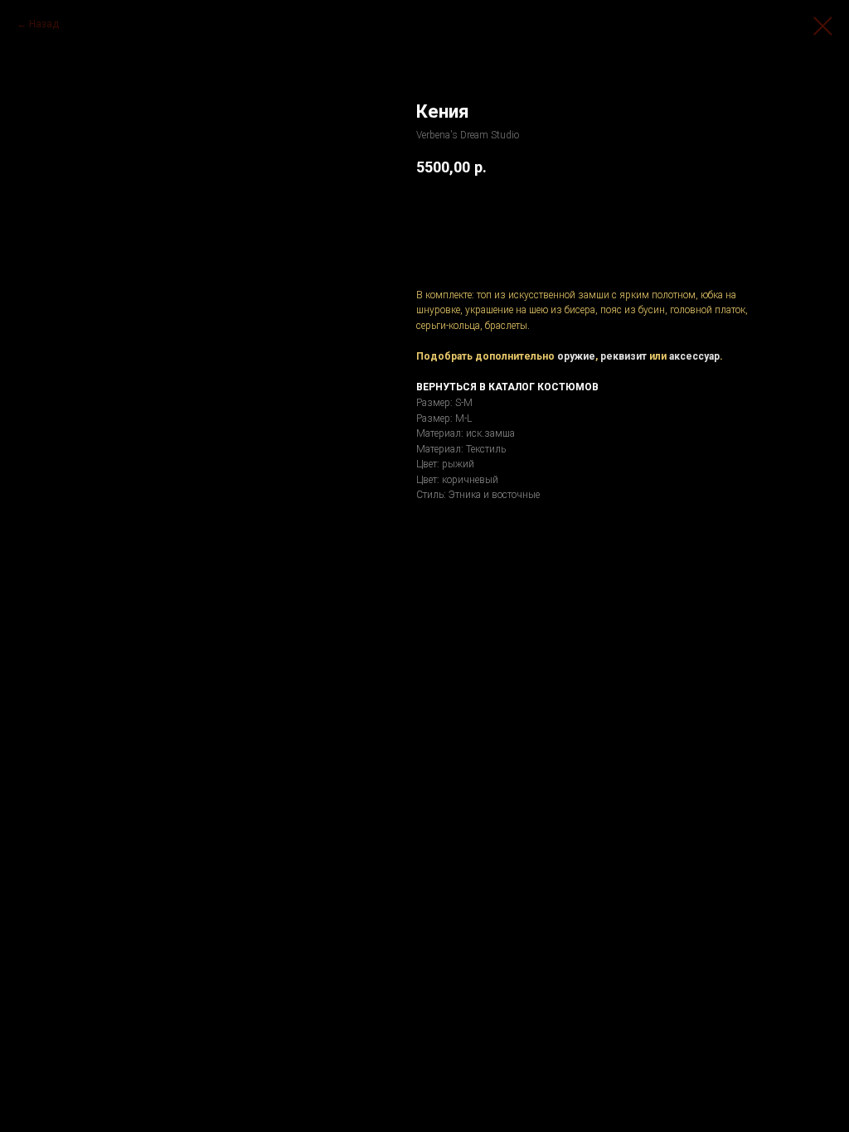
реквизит (623, 356)
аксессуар (694, 356)
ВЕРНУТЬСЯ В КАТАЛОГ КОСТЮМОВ (507, 387)
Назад (44, 24)
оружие (576, 356)
